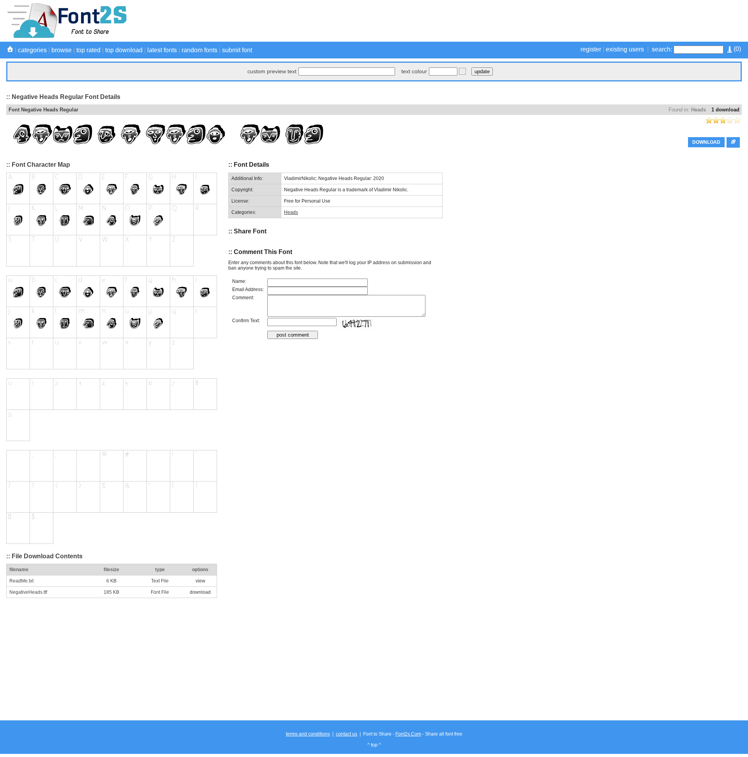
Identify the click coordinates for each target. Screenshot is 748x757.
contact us (346, 734)
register (590, 49)
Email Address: (248, 289)
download (200, 592)
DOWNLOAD (706, 142)
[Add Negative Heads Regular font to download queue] (733, 142)
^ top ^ (374, 745)
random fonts (199, 50)
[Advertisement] (600, 20)
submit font (237, 50)
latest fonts (162, 50)
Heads (698, 110)
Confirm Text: (246, 320)
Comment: (243, 297)
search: (662, 49)
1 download (725, 110)
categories (32, 50)
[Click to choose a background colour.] (462, 71)
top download (124, 50)
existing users (625, 49)
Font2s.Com (408, 734)
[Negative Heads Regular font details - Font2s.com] (66, 36)
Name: (239, 281)
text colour (414, 71)
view (200, 581)
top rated (88, 50)
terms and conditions (308, 734)
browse (61, 50)
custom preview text (271, 71)
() (736, 49)
